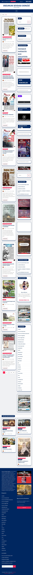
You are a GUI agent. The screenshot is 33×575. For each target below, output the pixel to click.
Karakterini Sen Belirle (21, 188)
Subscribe (24, 507)
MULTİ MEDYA (20, 356)
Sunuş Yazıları (20, 373)
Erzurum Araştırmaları (21, 331)
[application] (24, 117)
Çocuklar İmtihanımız (21, 186)
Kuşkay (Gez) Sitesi (6, 189)
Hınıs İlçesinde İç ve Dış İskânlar (7, 39)
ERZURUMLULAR (20, 341)
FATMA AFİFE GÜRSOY (5, 509)
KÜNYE (19, 350)
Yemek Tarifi (20, 390)
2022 (6, 14)
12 (11, 372)
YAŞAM (19, 385)
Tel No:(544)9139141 (24, 244)
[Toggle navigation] (16, 11)
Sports (19, 371)
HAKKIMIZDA (20, 348)
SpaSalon (19, 369)
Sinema (19, 364)
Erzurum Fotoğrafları (21, 335)
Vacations (19, 381)
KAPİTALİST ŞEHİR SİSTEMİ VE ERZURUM (8, 226)
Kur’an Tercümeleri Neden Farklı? (23, 184)
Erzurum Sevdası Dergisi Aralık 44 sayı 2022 (9, 302)
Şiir (18, 362)
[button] (24, 117)
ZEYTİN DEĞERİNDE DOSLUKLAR (23, 194)
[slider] (23, 119)
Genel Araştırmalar (21, 346)
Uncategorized (20, 379)
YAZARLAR (19, 387)
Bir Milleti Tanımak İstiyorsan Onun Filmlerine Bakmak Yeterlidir (8, 152)
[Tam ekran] (29, 119)
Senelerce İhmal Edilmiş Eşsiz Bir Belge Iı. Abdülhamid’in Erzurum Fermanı (8, 356)
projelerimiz (20, 358)
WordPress (14, 572)
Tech (19, 375)
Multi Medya (20, 354)
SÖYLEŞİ (3, 529)
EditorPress (7, 573)
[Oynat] (19, 119)
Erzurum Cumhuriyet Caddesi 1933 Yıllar (8, 325)
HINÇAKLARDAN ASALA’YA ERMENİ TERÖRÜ (8, 264)
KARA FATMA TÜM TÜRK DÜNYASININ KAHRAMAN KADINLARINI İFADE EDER (8, 77)
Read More (5, 50)
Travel (19, 377)
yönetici (5, 41)
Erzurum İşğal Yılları (21, 337)
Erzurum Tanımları (21, 339)
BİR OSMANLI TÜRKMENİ (8, 114)
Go (28, 21)
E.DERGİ (19, 329)
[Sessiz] (27, 119)
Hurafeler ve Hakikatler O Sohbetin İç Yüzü (23, 462)
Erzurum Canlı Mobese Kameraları (23, 333)
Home (3, 14)
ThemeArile (11, 573)
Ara (20, 96)
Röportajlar (20, 360)
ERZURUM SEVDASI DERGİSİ (16, 5)
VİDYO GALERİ (20, 383)
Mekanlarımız (20, 352)
